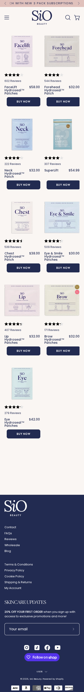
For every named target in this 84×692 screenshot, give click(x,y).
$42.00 (34, 420)
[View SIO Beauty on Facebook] (47, 647)
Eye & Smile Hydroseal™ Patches (54, 256)
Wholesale (12, 545)
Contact (10, 527)
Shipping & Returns (18, 582)
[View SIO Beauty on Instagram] (26, 647)
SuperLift (51, 170)
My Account (12, 588)
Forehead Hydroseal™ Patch (54, 90)
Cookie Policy (14, 576)
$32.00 (74, 87)
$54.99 (74, 170)
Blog (7, 551)
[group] (42, 3)
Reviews (10, 539)
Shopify (59, 678)
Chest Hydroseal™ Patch (14, 256)
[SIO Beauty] (42, 17)
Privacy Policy (14, 570)
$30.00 (74, 254)
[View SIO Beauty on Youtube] (57, 647)
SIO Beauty (35, 678)
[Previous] (5, 3)
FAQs (8, 533)
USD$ (40, 671)
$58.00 (34, 87)
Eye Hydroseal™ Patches (14, 422)
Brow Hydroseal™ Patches (54, 339)
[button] (67, 17)
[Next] (79, 3)
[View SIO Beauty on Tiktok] (37, 647)
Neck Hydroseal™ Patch (14, 173)
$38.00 (34, 254)
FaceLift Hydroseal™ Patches (14, 90)
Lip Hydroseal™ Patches (14, 339)
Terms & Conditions (18, 564)
